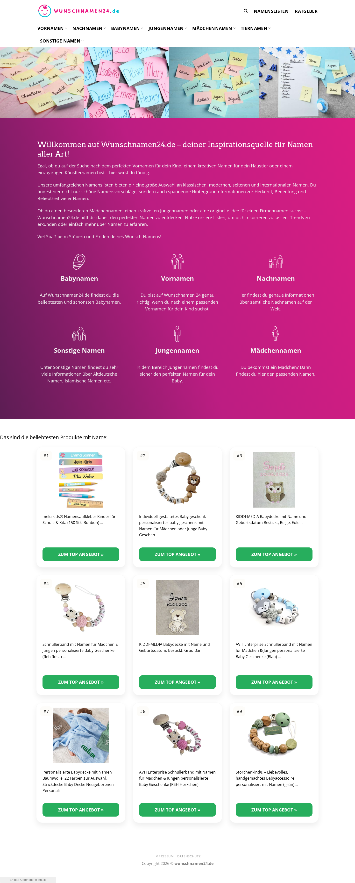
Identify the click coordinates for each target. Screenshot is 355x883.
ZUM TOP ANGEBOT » (81, 554)
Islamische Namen (84, 381)
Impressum (164, 856)
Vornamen (50, 28)
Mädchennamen (212, 28)
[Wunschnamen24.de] (78, 11)
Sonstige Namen (60, 41)
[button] (246, 11)
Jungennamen (166, 28)
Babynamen (125, 28)
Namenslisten (271, 11)
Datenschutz (188, 856)
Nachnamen (87, 28)
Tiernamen (254, 28)
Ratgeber (306, 11)
